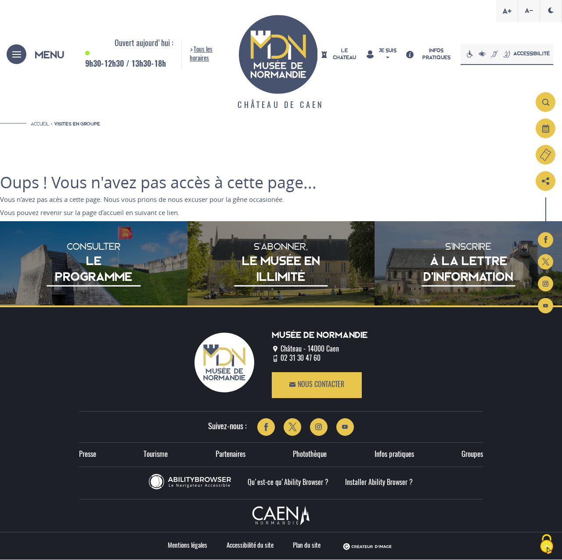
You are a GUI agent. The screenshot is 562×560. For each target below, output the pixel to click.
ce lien (168, 212)
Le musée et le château (60, 154)
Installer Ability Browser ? (379, 482)
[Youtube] (545, 305)
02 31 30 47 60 (301, 358)
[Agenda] (545, 128)
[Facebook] (545, 240)
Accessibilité (531, 53)
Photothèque (310, 454)
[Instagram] (545, 283)
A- (529, 10)
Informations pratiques (419, 154)
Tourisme (156, 454)
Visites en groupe (77, 124)
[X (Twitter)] (545, 262)
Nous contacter (320, 384)
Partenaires (230, 454)
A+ (507, 11)
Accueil (40, 124)
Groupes (472, 454)
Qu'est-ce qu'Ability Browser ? (288, 482)
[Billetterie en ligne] (545, 154)
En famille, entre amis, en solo (431, 172)
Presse (87, 454)
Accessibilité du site (250, 545)
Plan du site (307, 545)
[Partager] (545, 181)
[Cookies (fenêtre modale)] (546, 545)
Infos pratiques (394, 454)
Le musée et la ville (53, 172)
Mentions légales (187, 545)
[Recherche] (545, 102)
